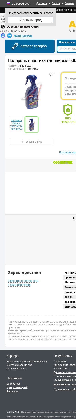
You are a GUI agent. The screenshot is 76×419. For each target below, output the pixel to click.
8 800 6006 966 (23, 26)
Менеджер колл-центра (19, 364)
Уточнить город (30, 20)
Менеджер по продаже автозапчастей (27, 361)
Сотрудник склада (16, 368)
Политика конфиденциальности (36, 412)
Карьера (12, 356)
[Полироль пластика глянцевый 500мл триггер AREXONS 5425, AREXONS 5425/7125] (31, 91)
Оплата (56, 3)
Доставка (41, 3)
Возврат (69, 3)
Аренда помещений (17, 387)
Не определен (21, 3)
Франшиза (12, 391)
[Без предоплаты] (68, 113)
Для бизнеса (13, 383)
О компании (60, 361)
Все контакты (62, 384)
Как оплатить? (61, 368)
